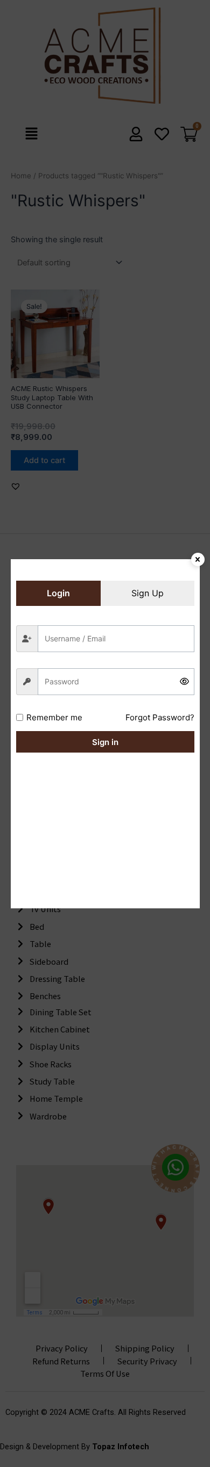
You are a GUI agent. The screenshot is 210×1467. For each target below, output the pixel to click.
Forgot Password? (159, 717)
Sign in (105, 742)
